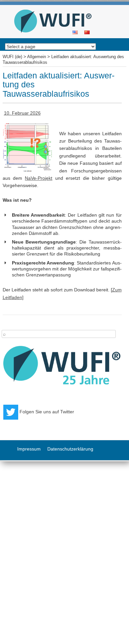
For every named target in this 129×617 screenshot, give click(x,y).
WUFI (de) (62, 7)
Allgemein (36, 56)
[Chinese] (87, 32)
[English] (75, 32)
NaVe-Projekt (38, 178)
